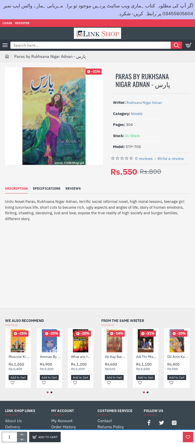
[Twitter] (161, 423)
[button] (45, 437)
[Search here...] (176, 45)
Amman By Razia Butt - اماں (50, 356)
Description (16, 189)
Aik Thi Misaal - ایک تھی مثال (146, 356)
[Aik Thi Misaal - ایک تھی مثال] (145, 340)
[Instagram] (174, 423)
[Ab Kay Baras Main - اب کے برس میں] (114, 340)
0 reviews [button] (144, 158)
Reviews (73, 189)
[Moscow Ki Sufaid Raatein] (18, 340)
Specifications (46, 189)
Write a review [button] (170, 158)
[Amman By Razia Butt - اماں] (49, 340)
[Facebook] (149, 423)
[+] (22, 434)
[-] (22, 439)
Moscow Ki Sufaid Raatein (19, 356)
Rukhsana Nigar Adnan (144, 102)
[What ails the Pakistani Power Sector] (80, 340)
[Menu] (5, 45)
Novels (136, 113)
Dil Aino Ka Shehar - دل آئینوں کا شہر (177, 356)
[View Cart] (188, 45)
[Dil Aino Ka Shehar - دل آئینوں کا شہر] (176, 340)
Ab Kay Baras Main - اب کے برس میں (115, 356)
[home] (7, 56)
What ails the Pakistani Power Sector (81, 356)
